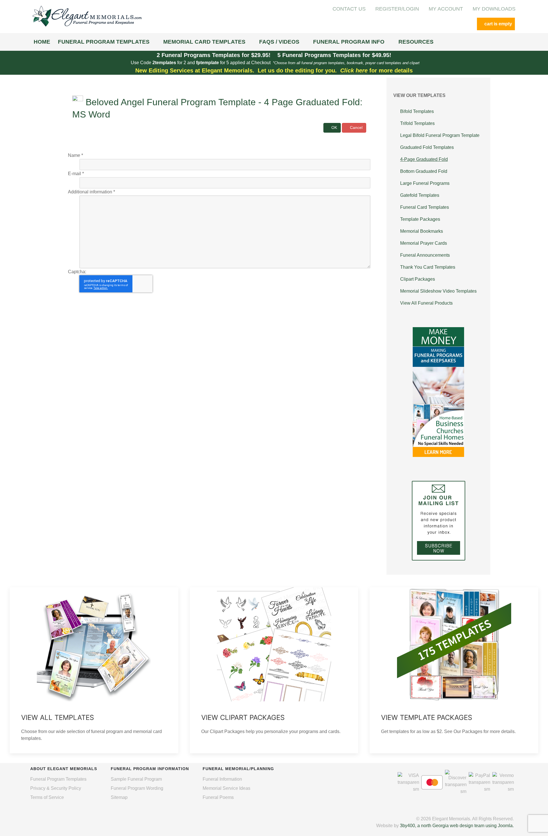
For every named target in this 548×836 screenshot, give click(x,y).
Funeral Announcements (425, 255)
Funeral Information (222, 779)
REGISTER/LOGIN (397, 9)
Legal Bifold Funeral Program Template (440, 135)
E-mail (76, 173)
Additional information (91, 191)
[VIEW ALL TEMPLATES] (94, 670)
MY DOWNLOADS (494, 9)
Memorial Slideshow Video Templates (438, 291)
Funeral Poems (218, 797)
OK (333, 127)
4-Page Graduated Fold (424, 159)
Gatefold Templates (419, 195)
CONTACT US (349, 9)
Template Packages (420, 219)
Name (75, 155)
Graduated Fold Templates (427, 147)
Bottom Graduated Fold (423, 171)
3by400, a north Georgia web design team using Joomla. (457, 825)
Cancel (355, 127)
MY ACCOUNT (446, 9)
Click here (354, 70)
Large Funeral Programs (425, 183)
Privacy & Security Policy (55, 788)
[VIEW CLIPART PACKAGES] (274, 670)
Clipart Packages (417, 279)
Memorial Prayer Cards (423, 243)
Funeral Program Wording (137, 788)
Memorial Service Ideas (226, 788)
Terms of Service (47, 797)
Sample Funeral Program (136, 779)
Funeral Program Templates (58, 779)
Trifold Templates (417, 123)
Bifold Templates (417, 111)
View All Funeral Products (426, 303)
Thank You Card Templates (427, 267)
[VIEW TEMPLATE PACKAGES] (454, 670)
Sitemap (119, 797)
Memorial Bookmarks (421, 231)
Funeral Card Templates (424, 207)
